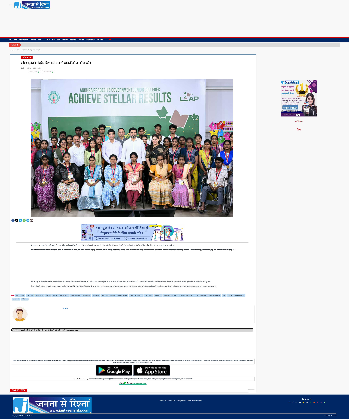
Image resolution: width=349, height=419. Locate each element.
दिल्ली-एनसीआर (23, 39)
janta (230, 295)
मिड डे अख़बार (96, 295)
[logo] (32, 5)
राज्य (39, 39)
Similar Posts (18, 390)
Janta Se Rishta (122, 295)
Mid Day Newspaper (214, 295)
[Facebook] (13, 220)
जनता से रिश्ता (30, 295)
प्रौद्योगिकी (81, 39)
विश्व (48, 39)
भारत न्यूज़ (55, 295)
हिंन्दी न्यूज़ (48, 295)
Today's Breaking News (185, 295)
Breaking (14, 45)
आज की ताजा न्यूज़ (39, 295)
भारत (15, 39)
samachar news (239, 295)
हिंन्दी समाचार (24, 299)
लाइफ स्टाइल (90, 39)
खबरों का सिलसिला (64, 295)
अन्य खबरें (100, 39)
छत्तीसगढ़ (33, 39)
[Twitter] (16, 220)
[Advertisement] (174, 23)
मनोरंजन (65, 39)
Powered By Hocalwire (330, 416)
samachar (16, 299)
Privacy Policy (180, 401)
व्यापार (58, 39)
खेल (53, 39)
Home (12, 50)
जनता (224, 295)
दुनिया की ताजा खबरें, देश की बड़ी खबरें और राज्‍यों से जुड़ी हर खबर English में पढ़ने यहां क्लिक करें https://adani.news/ (45, 330)
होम (10, 39)
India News (158, 295)
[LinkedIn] (20, 220)
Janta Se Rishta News (108, 295)
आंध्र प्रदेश (24, 50)
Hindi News (148, 295)
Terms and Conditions (194, 401)
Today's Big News (200, 295)
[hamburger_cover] (11, 4)
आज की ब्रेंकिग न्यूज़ (75, 295)
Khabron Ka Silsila (170, 295)
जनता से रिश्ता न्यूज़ (20, 295)
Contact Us (171, 401)
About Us (162, 401)
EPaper (73, 39)
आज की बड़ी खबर (86, 295)
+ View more (251, 389)
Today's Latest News (136, 295)
